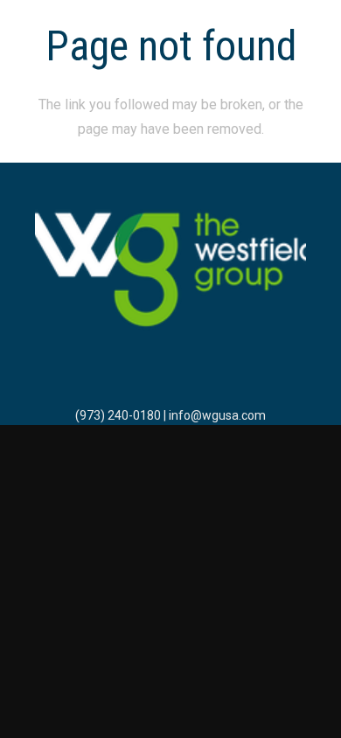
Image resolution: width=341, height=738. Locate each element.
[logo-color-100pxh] (170, 271)
